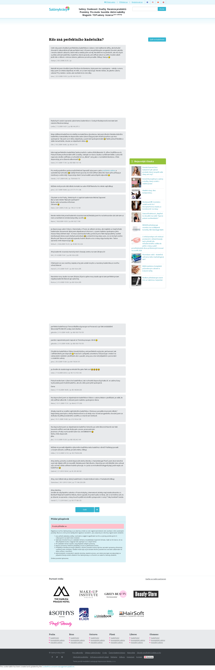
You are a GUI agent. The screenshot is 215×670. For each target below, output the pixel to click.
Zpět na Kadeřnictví (157, 39)
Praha (52, 634)
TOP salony (98, 15)
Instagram (130, 657)
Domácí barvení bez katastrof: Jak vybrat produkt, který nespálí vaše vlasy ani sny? (152, 170)
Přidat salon (110, 2)
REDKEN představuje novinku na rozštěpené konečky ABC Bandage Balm (152, 227)
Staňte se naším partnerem (155, 579)
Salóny (82, 9)
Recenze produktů (116, 9)
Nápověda (131, 653)
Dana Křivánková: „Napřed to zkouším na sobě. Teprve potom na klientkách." (152, 215)
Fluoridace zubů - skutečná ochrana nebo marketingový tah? (153, 256)
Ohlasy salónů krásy (93, 653)
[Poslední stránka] (97, 509)
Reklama (114, 657)
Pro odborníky (77, 653)
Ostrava (93, 634)
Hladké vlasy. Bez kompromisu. (149, 191)
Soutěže (105, 12)
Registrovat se (137, 2)
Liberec (133, 634)
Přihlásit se (123, 2)
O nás (104, 653)
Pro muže (95, 12)
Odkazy (122, 657)
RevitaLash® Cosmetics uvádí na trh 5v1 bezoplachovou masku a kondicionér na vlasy (151, 205)
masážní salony (56, 642)
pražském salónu (108, 170)
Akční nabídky (117, 12)
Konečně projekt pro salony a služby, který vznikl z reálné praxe (152, 181)
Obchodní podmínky (80, 657)
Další (85, 509)
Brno (71, 634)
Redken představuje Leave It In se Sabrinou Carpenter (152, 279)
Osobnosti (92, 9)
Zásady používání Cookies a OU (149, 653)
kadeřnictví (55, 638)
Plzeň (112, 634)
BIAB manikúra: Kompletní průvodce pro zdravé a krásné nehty (152, 268)
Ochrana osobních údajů (99, 657)
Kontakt (139, 657)
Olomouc (154, 634)
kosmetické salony (58, 640)
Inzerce (113, 15)
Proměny (84, 12)
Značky (102, 9)
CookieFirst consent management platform (58, 666)
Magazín (86, 15)
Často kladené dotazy (117, 653)
